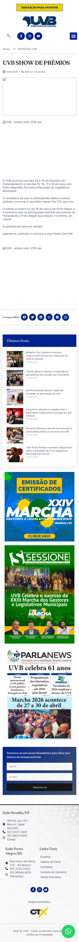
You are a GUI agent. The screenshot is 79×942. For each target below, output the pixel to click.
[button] (8, 36)
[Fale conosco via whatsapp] (68, 931)
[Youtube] (38, 36)
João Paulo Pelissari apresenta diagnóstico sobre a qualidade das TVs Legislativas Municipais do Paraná (49, 450)
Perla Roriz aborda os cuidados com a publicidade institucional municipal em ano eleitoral (49, 412)
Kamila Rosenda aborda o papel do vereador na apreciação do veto (44, 392)
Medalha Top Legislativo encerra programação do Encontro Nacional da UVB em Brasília (47, 355)
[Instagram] (30, 36)
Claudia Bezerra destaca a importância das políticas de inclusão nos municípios (47, 373)
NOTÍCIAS (24, 48)
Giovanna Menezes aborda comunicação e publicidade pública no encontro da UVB (49, 430)
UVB (34, 48)
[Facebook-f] (21, 36)
